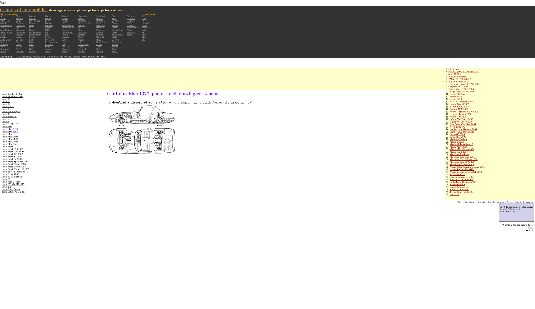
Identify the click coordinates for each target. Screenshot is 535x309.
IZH (143, 21)
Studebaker (117, 34)
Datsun (32, 18)
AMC (2, 28)
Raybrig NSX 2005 (459, 109)
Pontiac (100, 28)
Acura (3, 18)
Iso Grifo (49, 44)
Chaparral (20, 30)
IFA (46, 32)
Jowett (65, 18)
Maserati (66, 49)
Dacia (18, 44)
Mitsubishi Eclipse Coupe (462, 164)
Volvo (129, 30)
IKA (47, 34)
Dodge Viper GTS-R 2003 (461, 89)
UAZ (144, 30)
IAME (47, 30)
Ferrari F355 (456, 96)
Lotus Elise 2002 (10, 136)
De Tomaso (34, 21)
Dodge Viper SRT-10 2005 (461, 91)
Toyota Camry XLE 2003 (462, 192)
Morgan (81, 34)
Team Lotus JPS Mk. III (13, 191)
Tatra (114, 49)
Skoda (115, 25)
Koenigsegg (68, 25)
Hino (31, 49)
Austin (3, 37)
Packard (82, 49)
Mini (80, 30)
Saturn (99, 51)
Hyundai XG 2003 (459, 116)
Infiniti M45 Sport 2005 (461, 119)
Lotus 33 (6, 104)
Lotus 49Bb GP (9, 116)
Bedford (4, 42)
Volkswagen (133, 28)
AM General (6, 25)
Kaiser (65, 21)
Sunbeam (116, 42)
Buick (18, 21)
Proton (99, 32)
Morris (81, 37)
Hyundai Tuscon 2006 (460, 114)
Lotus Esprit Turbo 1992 (14, 166)
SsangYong (117, 30)
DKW (31, 25)
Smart (114, 28)
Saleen (99, 49)
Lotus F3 (6, 179)
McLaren (82, 21)
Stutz (114, 37)
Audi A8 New (454, 74)
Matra (64, 51)
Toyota (130, 16)
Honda (48, 16)
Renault (100, 37)
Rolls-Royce (102, 42)
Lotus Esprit (7, 146)
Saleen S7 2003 (457, 184)
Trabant (131, 18)
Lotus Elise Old (9, 144)
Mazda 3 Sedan (457, 141)
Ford (31, 42)
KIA (63, 23)
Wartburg (131, 32)
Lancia (65, 30)
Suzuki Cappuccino (459, 187)
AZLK (144, 16)
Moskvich (146, 28)
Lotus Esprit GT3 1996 (13, 151)
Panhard (100, 16)
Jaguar (48, 49)
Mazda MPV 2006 (458, 147)
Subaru (115, 40)
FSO (31, 44)
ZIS (143, 40)
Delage (32, 23)
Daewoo (20, 47)
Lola (64, 40)
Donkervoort (35, 32)
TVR (129, 23)
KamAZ (145, 23)
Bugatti (19, 18)
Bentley (4, 44)
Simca (115, 23)
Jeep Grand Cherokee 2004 (463, 124)
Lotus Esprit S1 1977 (12, 156)
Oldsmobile (83, 44)
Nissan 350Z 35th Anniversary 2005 (467, 167)
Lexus (65, 34)
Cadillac (19, 23)
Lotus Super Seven (11, 189)
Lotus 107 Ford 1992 (12, 94)
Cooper (19, 40)
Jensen (65, 16)
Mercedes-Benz (85, 23)
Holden (32, 51)
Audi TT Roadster (457, 76)
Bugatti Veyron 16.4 (458, 81)
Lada (144, 25)
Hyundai (49, 28)
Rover (99, 44)
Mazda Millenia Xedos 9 (461, 144)
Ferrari (32, 37)
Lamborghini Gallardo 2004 (463, 129)
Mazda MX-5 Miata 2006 (462, 149)
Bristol (3, 51)
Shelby (115, 21)
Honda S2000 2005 (459, 106)
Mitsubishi (82, 32)
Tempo (115, 51)
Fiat (31, 40)
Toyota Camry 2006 (459, 189)
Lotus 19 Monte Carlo (12, 96)
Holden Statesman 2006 (461, 101)
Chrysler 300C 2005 (458, 86)
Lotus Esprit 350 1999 (12, 149)
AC (1, 16)
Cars (531, 227)
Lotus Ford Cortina (11, 181)
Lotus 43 (6, 114)
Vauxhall (131, 25)
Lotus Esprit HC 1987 (12, 154)
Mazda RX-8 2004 (459, 152)
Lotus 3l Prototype (11, 111)
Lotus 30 (6, 101)
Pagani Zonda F (457, 174)
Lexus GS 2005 (457, 134)
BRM (18, 16)
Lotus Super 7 (8, 186)
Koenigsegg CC (457, 126)
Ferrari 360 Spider (458, 94)
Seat (114, 18)
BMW (2, 47)
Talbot (115, 47)
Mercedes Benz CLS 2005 (462, 157)
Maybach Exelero (458, 139)
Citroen (19, 37)
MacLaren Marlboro (459, 154)
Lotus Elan (7, 126)
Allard (3, 23)
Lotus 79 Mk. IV (10, 124)
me (532, 225)
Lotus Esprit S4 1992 (12, 159)
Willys (129, 34)
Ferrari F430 (456, 99)
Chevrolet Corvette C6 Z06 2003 (464, 84)
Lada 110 (454, 194)
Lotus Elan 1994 (10, 131)
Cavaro (19, 28)
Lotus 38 (6, 109)
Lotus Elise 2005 (458, 136)
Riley (98, 40)
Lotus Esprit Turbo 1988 (14, 164)
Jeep (47, 51)
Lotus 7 (5, 121)
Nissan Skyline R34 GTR (462, 169)
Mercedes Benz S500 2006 (463, 162)
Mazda (81, 18)
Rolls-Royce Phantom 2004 (463, 182)
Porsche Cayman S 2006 (461, 179)
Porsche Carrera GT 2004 (462, 177)
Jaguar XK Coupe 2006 (461, 121)
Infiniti (48, 37)
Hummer (49, 25)
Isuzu (47, 47)
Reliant (99, 34)
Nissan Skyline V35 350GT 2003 (466, 172)
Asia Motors (6, 30)
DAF (18, 49)
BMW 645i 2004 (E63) (459, 79)
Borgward (5, 49)
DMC (31, 28)
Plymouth (100, 25)
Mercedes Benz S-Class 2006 (464, 159)
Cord (18, 42)
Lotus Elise (7, 134)
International (51, 42)
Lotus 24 (6, 99)
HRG (47, 21)
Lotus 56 (6, 119)
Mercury (81, 25)
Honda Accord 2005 (459, 104)
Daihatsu (20, 51)
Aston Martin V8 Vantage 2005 (463, 71)
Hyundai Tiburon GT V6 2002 (465, 111)
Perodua (100, 21)
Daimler (32, 16)
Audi (2, 34)
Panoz (99, 18)
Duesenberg (35, 34)
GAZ (144, 18)
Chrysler (19, 34)
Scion (114, 16)
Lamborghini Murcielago (462, 131)
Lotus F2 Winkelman (12, 176)
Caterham (20, 25)
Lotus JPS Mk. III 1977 (13, 184)
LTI (63, 44)
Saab (99, 47)
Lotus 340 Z (8, 106)
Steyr (114, 32)
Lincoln (65, 37)
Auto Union (5, 40)
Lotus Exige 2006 (10, 174)
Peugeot (100, 23)
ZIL (143, 37)
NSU (80, 42)
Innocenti (49, 40)
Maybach (82, 16)
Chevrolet (20, 32)
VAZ (144, 32)
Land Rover (67, 32)
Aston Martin (6, 32)
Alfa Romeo (6, 21)
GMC (31, 47)
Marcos (65, 47)
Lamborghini (68, 28)
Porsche (100, 30)
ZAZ (144, 34)
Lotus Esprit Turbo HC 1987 (15, 169)
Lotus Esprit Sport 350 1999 (15, 161)
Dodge (32, 30)
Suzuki (115, 44)
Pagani (81, 51)
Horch (48, 18)
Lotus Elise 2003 (10, 139)
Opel (80, 47)
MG (79, 28)
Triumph (131, 21)
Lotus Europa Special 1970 (15, 171)
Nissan (81, 40)
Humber (49, 23)
